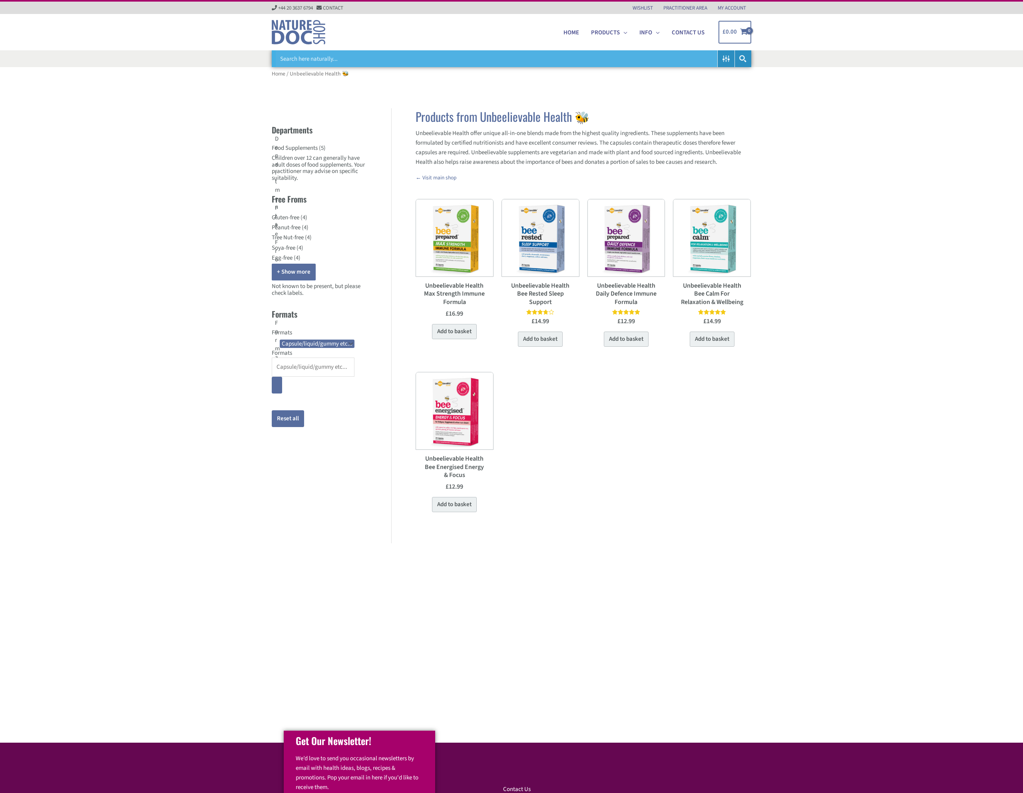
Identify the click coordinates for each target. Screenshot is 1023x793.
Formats (282, 353)
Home (278, 74)
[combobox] (319, 363)
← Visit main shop (436, 177)
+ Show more (293, 272)
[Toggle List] (277, 385)
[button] (623, 33)
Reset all (288, 418)
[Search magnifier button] (742, 58)
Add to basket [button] (454, 331)
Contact (333, 8)
